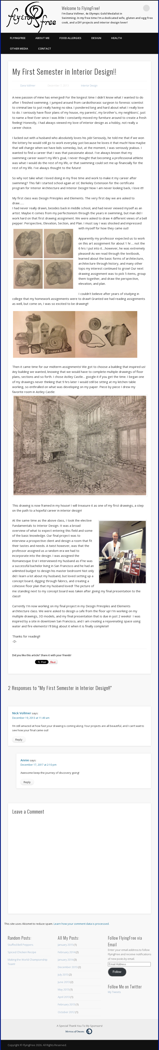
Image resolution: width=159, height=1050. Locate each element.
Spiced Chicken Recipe (22, 952)
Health (116, 38)
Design (96, 38)
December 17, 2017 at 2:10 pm (38, 765)
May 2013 (63, 989)
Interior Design (89, 85)
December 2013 (67, 967)
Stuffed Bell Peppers (20, 945)
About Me (42, 38)
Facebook (129, 8)
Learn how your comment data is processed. (81, 924)
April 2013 (64, 997)
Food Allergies (70, 38)
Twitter (138, 8)
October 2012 (66, 1012)
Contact (44, 48)
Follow (117, 971)
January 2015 (65, 945)
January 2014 (65, 959)
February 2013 (66, 1004)
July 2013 (63, 974)
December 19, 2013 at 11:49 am (30, 718)
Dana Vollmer (27, 85)
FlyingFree (17, 38)
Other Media (19, 48)
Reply (18, 739)
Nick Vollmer (21, 713)
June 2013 (64, 982)
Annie (24, 760)
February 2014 (66, 952)
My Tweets (114, 992)
